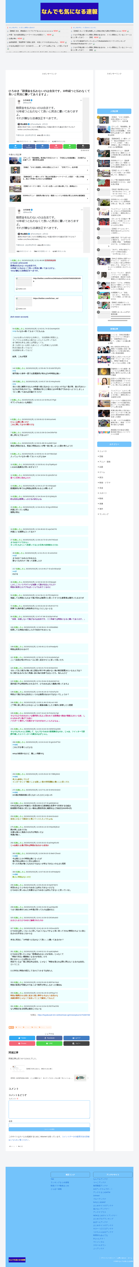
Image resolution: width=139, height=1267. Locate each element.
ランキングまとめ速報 (60, 1182)
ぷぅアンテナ (98, 1249)
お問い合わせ (121, 1258)
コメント (13, 1099)
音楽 (101, 488)
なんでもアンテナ (100, 1179)
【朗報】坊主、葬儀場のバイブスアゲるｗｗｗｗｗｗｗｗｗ (31, 31)
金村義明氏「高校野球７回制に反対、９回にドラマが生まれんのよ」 (34, 42)
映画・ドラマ (104, 483)
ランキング (104, 514)
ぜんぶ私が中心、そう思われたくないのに (84, 27)
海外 (101, 509)
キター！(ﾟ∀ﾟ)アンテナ (103, 1229)
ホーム (130, 1258)
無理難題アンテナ (100, 1186)
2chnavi (96, 1196)
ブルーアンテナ (99, 1199)
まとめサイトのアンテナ (103, 1206)
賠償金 (35, 1027)
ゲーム (102, 472)
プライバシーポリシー (108, 1258)
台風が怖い (13, 38)
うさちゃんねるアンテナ (103, 1232)
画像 (101, 504)
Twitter (19, 1027)
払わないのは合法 (46, 1027)
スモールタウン (99, 1245)
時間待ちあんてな (100, 1235)
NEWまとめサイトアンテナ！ (105, 1215)
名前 (10, 1121)
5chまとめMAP (99, 1202)
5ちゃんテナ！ (99, 1239)
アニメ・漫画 (104, 462)
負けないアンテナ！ (101, 1209)
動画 (101, 498)
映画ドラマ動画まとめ (60, 1186)
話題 (12, 1027)
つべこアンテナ (99, 1182)
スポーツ (103, 493)
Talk (52, 1179)
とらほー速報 (56, 1189)
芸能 (101, 456)
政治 (101, 477)
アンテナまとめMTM (101, 1192)
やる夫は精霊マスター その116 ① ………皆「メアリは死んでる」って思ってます (38, 46)
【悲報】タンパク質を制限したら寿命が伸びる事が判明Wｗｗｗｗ (97, 31)
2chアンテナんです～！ (103, 1189)
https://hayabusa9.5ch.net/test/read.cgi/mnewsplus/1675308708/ (64, 1015)
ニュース (103, 451)
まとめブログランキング (103, 1219)
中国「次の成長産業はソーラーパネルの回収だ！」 (28, 35)
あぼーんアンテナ (100, 1222)
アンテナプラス (99, 1212)
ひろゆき (27, 1027)
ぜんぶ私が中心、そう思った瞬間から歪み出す (22, 27)
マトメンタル (98, 1242)
